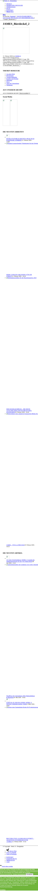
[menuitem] (20, 4)
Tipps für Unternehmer (12, 83)
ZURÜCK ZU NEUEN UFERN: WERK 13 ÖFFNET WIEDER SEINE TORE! (19, 703)
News (8, 82)
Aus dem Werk (10, 74)
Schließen (2, 890)
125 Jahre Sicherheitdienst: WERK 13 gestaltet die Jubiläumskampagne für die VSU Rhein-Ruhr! (20, 560)
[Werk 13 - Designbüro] (10, 1)
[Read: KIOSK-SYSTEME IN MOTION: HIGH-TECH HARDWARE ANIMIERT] (8, 137)
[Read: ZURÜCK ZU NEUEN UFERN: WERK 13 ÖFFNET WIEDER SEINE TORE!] (8, 701)
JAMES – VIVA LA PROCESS (15, 545)
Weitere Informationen (19, 874)
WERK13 (18, 56)
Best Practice (10, 75)
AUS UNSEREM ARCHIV (11, 93)
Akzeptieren (29, 874)
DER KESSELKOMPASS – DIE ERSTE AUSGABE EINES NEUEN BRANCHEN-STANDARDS (19, 410)
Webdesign (9, 85)
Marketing (9, 80)
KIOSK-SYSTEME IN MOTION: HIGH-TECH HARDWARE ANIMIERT (20, 139)
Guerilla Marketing (11, 77)
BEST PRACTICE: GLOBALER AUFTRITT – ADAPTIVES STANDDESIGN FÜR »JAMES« (20, 840)
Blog (4, 14)
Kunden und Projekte (12, 79)
